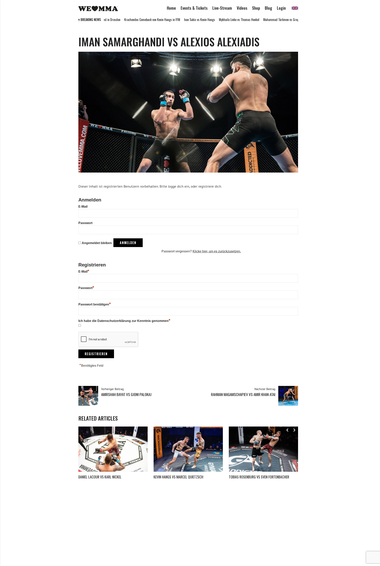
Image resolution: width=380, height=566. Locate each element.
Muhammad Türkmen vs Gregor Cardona (268, 19)
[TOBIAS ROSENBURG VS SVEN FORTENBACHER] (263, 449)
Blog (268, 8)
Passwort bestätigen (94, 304)
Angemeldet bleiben (97, 243)
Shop (256, 8)
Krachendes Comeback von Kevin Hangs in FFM (133, 19)
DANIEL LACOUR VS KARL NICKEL (100, 476)
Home (171, 8)
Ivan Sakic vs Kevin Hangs (180, 19)
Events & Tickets (194, 8)
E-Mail (82, 206)
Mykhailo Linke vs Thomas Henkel (220, 19)
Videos (242, 8)
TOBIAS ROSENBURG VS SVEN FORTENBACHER (259, 476)
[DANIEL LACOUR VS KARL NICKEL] (113, 449)
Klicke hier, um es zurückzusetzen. (217, 251)
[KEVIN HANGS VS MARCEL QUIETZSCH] (188, 449)
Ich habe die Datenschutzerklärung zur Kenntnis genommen (124, 321)
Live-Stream (222, 8)
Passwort (85, 223)
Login (281, 8)
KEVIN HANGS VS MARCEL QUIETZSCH (178, 476)
